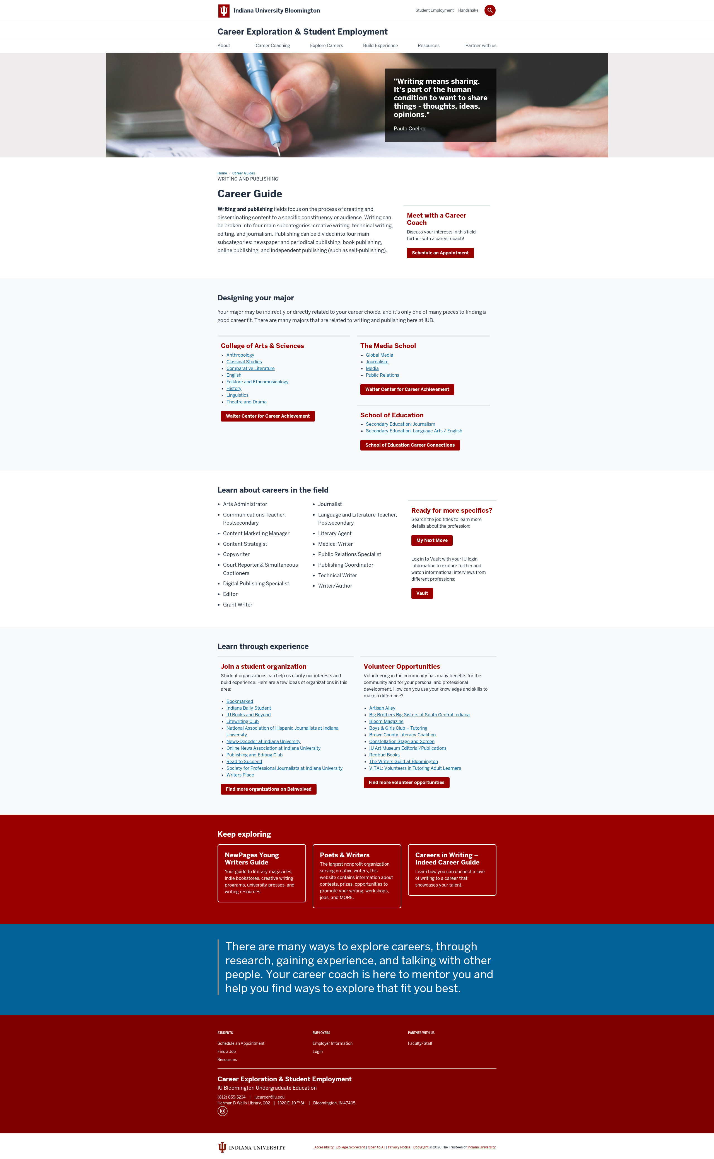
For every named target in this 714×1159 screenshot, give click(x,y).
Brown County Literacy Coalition (402, 735)
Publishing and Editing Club (254, 755)
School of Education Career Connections (410, 445)
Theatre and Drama (246, 402)
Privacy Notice (399, 1147)
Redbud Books (384, 755)
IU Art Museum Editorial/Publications (408, 748)
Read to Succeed (244, 761)
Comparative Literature (250, 368)
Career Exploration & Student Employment (303, 31)
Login (318, 1051)
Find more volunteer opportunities (407, 782)
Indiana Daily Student (248, 708)
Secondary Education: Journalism (400, 424)
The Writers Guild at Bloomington (403, 761)
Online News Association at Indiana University (273, 748)
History (234, 388)
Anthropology (240, 355)
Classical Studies (244, 362)
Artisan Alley (382, 708)
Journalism (377, 362)
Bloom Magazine (386, 721)
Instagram (223, 1111)
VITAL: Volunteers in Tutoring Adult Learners (415, 768)
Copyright (421, 1147)
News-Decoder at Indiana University (263, 741)
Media (372, 368)
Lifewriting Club (242, 721)
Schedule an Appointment (440, 253)
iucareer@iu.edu (269, 1097)
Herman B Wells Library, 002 (244, 1103)
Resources (227, 1059)
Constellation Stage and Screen (402, 741)
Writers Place (240, 775)
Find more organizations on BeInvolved (269, 789)
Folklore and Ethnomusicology (257, 382)
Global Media (379, 355)
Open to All (376, 1147)
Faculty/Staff (420, 1043)
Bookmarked (239, 701)
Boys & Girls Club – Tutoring (398, 728)
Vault (422, 593)
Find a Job (227, 1051)
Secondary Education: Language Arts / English (414, 431)
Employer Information (333, 1043)
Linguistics (238, 395)
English (233, 375)
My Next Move (432, 540)
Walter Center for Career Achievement (268, 416)
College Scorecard (350, 1147)
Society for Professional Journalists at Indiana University (284, 768)
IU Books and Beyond (248, 715)
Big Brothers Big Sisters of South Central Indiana (419, 715)
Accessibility (324, 1147)
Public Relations (382, 375)
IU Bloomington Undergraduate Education (267, 1088)
